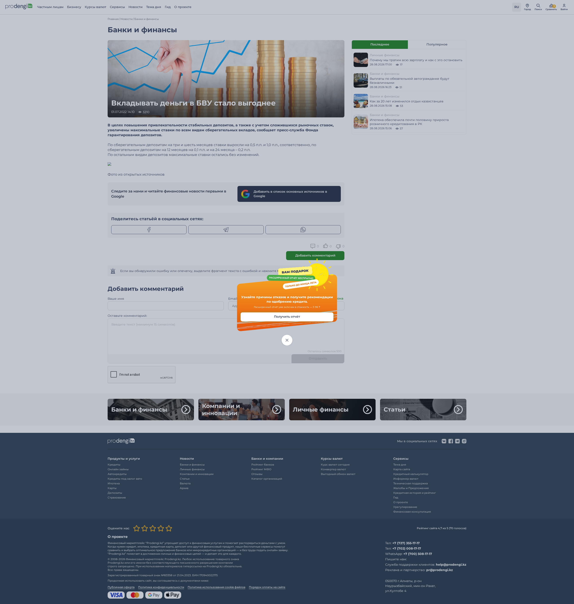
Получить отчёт (287, 317)
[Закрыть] (287, 340)
